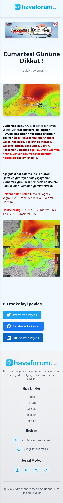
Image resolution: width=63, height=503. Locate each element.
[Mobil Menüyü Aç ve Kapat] (7, 6)
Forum (31, 403)
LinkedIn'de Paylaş (26, 338)
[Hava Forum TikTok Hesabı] (45, 470)
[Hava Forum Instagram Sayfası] (17, 470)
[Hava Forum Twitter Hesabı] (36, 470)
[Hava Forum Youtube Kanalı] (27, 470)
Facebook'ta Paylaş (26, 326)
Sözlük (31, 409)
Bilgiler (31, 415)
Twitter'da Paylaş (25, 315)
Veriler (31, 421)
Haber (31, 397)
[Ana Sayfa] (36, 7)
